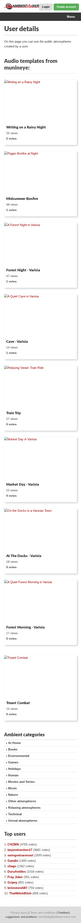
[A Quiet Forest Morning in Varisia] (40, 602)
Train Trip (13, 413)
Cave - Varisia (17, 341)
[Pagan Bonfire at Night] (40, 173)
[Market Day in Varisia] (40, 459)
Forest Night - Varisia (23, 270)
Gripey (12, 882)
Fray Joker (15, 877)
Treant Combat (18, 703)
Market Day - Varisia (22, 484)
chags (11, 866)
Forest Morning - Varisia (25, 627)
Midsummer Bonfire (22, 199)
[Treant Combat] (40, 677)
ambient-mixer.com (25, 6)
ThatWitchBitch (20, 893)
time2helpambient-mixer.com (57, 916)
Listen (14, 118)
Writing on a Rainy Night (26, 127)
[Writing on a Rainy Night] (40, 102)
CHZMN (13, 844)
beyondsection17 (19, 850)
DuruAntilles (16, 871)
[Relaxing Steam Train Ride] (40, 387)
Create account (66, 6)
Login (46, 6)
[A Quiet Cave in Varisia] (40, 316)
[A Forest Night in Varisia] (40, 245)
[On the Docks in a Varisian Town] (40, 530)
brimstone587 (17, 888)
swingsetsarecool (20, 855)
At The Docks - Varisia (23, 556)
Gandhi (12, 860)
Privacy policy (19, 912)
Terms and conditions (43, 912)
